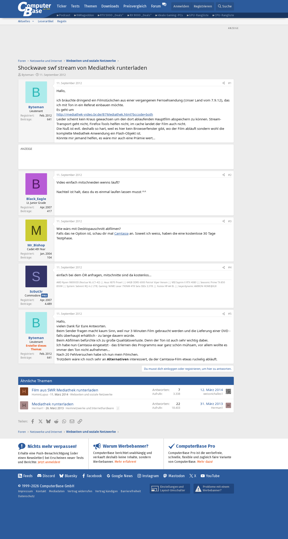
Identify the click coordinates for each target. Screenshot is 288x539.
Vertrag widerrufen (80, 491)
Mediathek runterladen (53, 403)
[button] (33, 21)
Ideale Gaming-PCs (170, 15)
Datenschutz (26, 496)
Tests (75, 6)
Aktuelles (24, 21)
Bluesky (71, 476)
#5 (230, 314)
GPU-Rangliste (199, 15)
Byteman (28, 75)
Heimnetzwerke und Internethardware (90, 408)
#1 (230, 83)
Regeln (61, 21)
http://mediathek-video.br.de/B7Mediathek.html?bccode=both (104, 114)
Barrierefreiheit (131, 491)
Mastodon (177, 476)
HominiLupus (40, 394)
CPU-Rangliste (224, 15)
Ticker (62, 6)
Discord (49, 476)
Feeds (28, 476)
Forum (156, 6)
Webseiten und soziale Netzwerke (91, 394)
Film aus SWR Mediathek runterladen (65, 390)
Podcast (64, 15)
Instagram (150, 476)
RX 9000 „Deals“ (140, 15)
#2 (230, 175)
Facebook (94, 476)
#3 (230, 221)
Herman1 (38, 408)
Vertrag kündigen (106, 491)
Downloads (110, 6)
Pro (44, 295)
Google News (122, 476)
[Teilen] (224, 83)
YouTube (213, 476)
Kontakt (41, 491)
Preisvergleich (134, 6)
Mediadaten (57, 491)
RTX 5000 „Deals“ (111, 15)
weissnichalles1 (213, 394)
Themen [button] (90, 6)
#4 (230, 267)
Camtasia (121, 233)
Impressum (25, 491)
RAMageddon (85, 15)
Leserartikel (46, 21)
